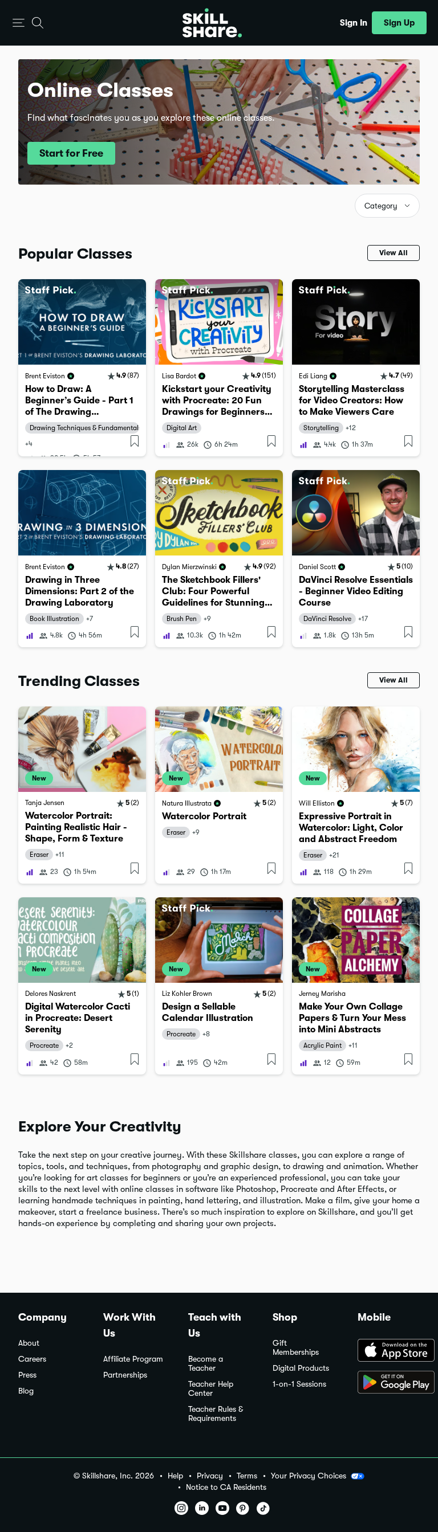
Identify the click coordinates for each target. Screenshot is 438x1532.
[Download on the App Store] (389, 1351)
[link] (82, 367)
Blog (26, 1391)
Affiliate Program (133, 1359)
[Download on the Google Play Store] (389, 1383)
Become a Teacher (205, 1363)
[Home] (212, 23)
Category (381, 206)
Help (175, 1476)
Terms (247, 1476)
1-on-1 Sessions (299, 1384)
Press (27, 1375)
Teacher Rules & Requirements (215, 1414)
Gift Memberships (296, 1348)
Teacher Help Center (210, 1389)
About (28, 1343)
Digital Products (301, 1368)
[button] (18, 23)
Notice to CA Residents (226, 1487)
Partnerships (125, 1375)
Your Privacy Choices (308, 1475)
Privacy (210, 1476)
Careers (32, 1359)
